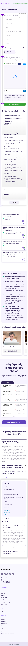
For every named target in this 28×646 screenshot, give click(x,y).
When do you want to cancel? (14, 48)
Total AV (6, 508)
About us (3, 619)
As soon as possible (8, 52)
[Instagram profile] (10, 574)
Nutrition (3, 600)
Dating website (4, 597)
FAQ (2, 611)
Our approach (4, 623)
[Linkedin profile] (7, 574)
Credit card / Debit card (11, 63)
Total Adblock (7, 510)
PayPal (7, 90)
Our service (3, 621)
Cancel (14, 104)
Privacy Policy (4, 631)
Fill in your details (11, 16)
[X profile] (5, 574)
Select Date (19, 52)
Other (2, 591)
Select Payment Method (12, 58)
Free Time (3, 593)
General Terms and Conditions (7, 633)
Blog (2, 628)
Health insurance (4, 604)
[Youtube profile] (13, 574)
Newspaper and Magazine (6, 602)
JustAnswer (6, 507)
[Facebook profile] (2, 574)
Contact (2, 625)
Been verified (7, 512)
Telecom (2, 595)
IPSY (5, 514)
